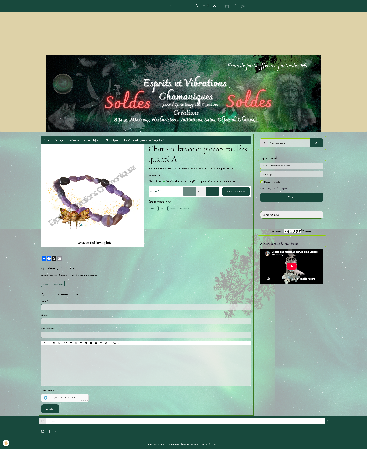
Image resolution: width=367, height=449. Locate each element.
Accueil (174, 6)
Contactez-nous (270, 214)
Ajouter (50, 408)
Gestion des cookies (210, 444)
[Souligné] (54, 343)
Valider (292, 197)
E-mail (44, 314)
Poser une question (53, 283)
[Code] (101, 343)
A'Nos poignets (111, 140)
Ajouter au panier (236, 191)
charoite (153, 208)
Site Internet (47, 328)
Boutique (59, 140)
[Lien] (81, 343)
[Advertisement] (183, 34)
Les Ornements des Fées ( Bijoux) (83, 140)
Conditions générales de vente (183, 444)
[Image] (91, 343)
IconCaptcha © (84, 400)
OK (316, 142)
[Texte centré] (76, 343)
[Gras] (44, 343)
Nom (43, 301)
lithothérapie (183, 208)
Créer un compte (266, 188)
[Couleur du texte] (65, 343)
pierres (172, 208)
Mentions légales (156, 444)
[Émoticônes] (106, 343)
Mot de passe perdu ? (280, 188)
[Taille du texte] (59, 343)
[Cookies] (6, 443)
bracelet (163, 208)
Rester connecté (272, 181)
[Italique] (49, 343)
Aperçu (115, 342)
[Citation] (71, 343)
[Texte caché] (86, 343)
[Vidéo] (96, 343)
